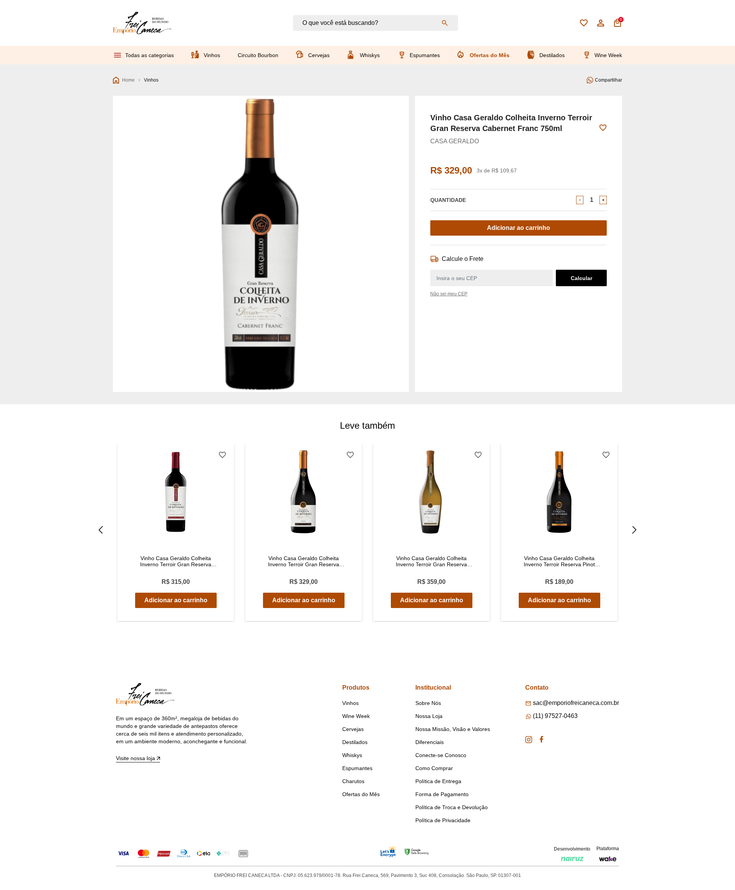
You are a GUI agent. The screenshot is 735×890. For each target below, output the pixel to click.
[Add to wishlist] (603, 128)
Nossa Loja (429, 716)
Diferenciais (429, 742)
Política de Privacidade (442, 820)
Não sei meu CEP (448, 294)
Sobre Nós (428, 703)
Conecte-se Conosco (440, 755)
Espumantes (425, 55)
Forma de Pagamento (442, 794)
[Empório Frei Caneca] (142, 23)
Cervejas (319, 55)
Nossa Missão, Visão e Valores (452, 729)
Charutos (353, 781)
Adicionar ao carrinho (518, 228)
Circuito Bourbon (258, 55)
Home (128, 80)
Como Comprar (434, 768)
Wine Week (608, 55)
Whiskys (370, 55)
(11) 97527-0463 (555, 716)
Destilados (552, 55)
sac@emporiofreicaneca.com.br (576, 703)
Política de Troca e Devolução (451, 807)
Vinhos (212, 55)
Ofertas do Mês (490, 55)
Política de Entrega (438, 781)
